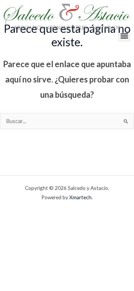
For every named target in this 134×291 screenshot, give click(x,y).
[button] (124, 35)
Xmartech (80, 197)
